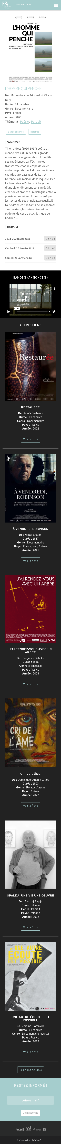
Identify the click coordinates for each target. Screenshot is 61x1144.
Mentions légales (23, 1140)
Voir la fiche (30, 439)
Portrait (36, 121)
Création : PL (37, 1140)
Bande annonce (16, 131)
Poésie (24, 121)
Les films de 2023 (30, 1070)
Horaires (34, 131)
